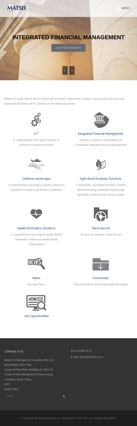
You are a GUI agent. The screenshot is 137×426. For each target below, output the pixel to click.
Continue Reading (68, 47)
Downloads (101, 278)
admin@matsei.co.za (91, 356)
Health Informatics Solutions (36, 228)
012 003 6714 (83, 350)
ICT (36, 133)
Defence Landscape (36, 178)
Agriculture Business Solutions (100, 178)
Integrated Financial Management (100, 133)
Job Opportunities (36, 316)
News (36, 278)
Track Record (100, 228)
